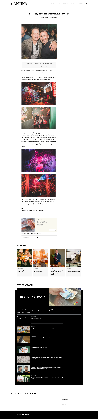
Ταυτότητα (64, 404)
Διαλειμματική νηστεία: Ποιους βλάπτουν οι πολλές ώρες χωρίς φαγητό (44, 328)
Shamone (24, 233)
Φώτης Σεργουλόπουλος (35, 233)
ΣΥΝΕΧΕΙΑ (51, 229)
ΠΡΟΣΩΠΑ (52, 268)
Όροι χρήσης (65, 399)
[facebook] (46, 20)
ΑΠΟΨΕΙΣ (69, 268)
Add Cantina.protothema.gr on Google (38, 66)
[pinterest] (49, 20)
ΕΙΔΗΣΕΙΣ (36, 268)
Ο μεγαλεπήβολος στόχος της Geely (37, 318)
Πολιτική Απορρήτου (66, 401)
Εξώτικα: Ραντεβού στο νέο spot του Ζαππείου (39, 347)
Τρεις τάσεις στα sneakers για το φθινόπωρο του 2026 (40, 337)
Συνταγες (52, 3)
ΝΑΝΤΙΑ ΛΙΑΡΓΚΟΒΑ (44, 17)
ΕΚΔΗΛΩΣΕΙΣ (49, 10)
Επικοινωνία (65, 403)
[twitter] (52, 20)
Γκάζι (28, 233)
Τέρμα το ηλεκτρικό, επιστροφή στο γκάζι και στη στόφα (73, 271)
